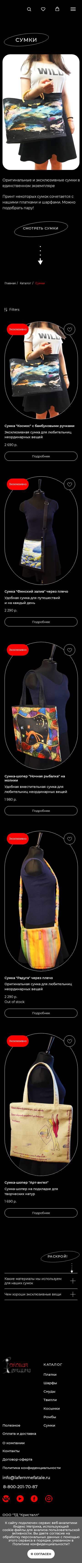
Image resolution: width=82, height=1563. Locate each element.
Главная (10, 283)
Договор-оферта (17, 1459)
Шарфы (50, 1383)
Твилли (50, 1400)
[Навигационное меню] (73, 9)
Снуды (49, 1391)
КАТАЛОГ (53, 1364)
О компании (14, 1443)
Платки (50, 1375)
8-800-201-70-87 (20, 1486)
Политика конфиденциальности (32, 1468)
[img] (6, 1498)
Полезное (11, 1425)
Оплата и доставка (19, 1434)
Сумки (49, 1425)
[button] (29, 9)
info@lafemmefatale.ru (26, 1477)
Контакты (11, 1451)
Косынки (52, 1409)
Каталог (25, 283)
